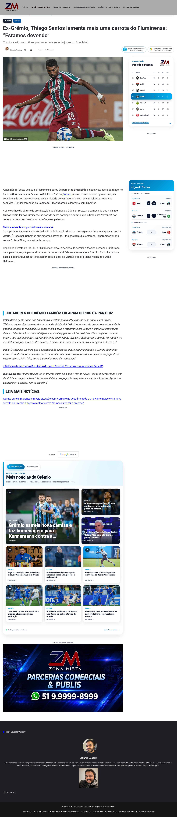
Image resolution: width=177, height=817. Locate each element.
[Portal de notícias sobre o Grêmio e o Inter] (12, 7)
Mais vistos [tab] (17, 467)
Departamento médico (84, 7)
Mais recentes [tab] (32, 467)
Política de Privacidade (108, 811)
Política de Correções (71, 811)
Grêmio (17, 21)
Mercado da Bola (62, 7)
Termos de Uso (124, 811)
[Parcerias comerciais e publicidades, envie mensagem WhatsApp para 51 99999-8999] (63, 678)
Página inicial (27, 811)
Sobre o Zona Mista (41, 811)
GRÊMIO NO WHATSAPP (108, 7)
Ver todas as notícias (112, 630)
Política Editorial (56, 811)
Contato (96, 811)
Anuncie (134, 811)
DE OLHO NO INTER (131, 7)
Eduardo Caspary (16, 50)
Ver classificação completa (151, 122)
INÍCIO (25, 7)
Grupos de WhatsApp (146, 811)
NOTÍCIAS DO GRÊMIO (40, 7)
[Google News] (68, 454)
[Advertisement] (63, 168)
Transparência (86, 811)
